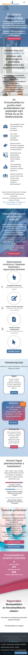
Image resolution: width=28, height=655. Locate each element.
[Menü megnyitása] (24, 2)
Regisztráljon (14, 601)
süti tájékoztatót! (21, 650)
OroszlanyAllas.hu (14, 53)
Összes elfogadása (20, 653)
